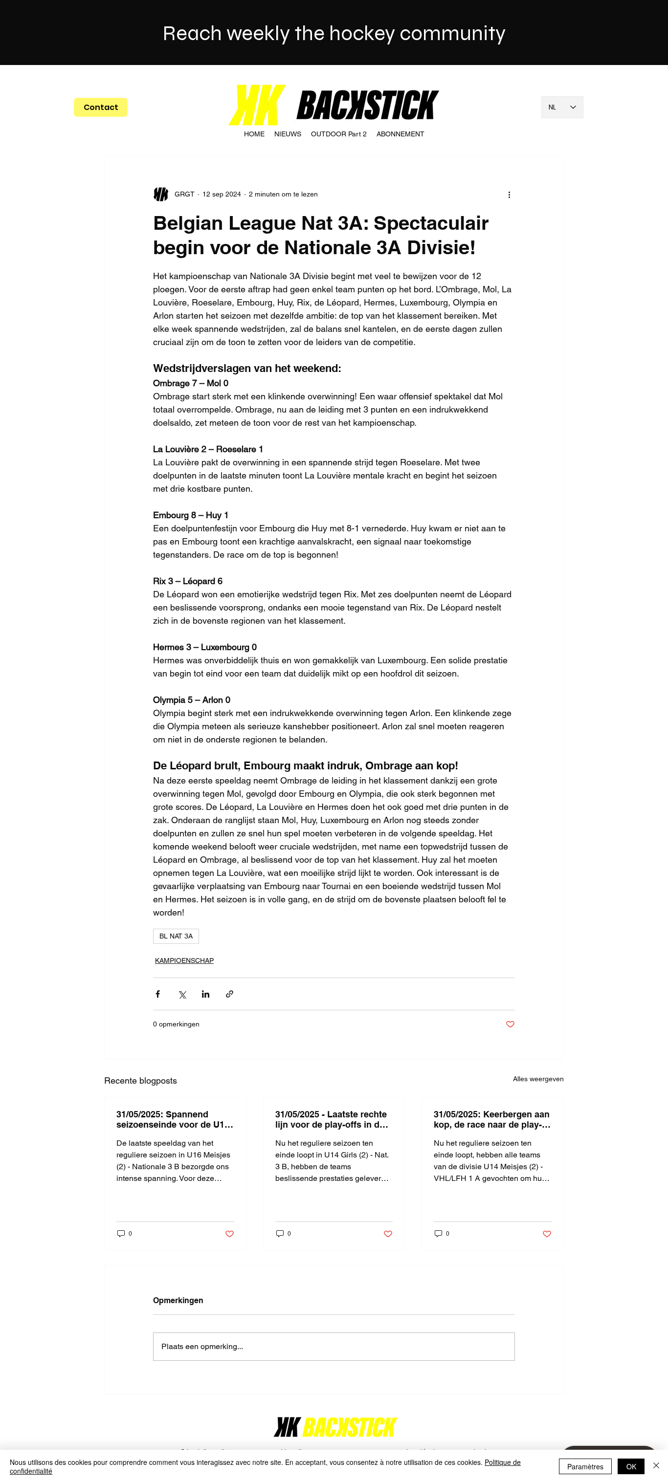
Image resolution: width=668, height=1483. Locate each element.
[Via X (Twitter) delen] (181, 994)
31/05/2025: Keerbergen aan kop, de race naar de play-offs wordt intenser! (492, 1119)
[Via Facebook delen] (157, 994)
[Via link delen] (229, 994)
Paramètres (585, 1466)
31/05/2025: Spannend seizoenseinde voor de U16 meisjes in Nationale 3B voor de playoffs (172, 1119)
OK (631, 1466)
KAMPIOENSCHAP (184, 960)
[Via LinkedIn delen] (205, 994)
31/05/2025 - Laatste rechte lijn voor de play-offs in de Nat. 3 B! (331, 1119)
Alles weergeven (538, 1079)
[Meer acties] (509, 194)
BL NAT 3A (176, 936)
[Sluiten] (656, 1466)
